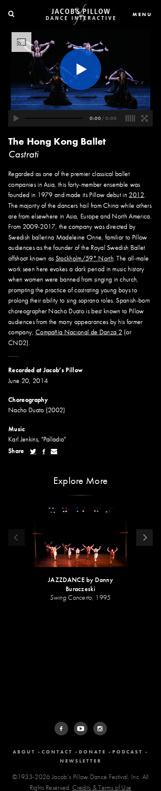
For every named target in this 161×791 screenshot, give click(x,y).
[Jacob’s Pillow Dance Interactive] (81, 14)
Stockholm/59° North (85, 258)
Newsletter (81, 761)
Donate (92, 752)
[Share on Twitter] (33, 451)
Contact (57, 752)
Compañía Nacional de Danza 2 (79, 332)
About (24, 752)
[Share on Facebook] (43, 451)
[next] (144, 537)
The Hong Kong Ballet (57, 141)
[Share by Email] (54, 451)
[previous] (16, 537)
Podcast (127, 752)
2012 (136, 194)
